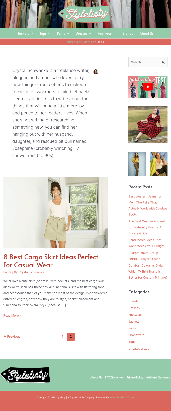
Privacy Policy (135, 377)
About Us (96, 377)
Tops (131, 341)
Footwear (135, 314)
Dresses (134, 308)
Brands (133, 301)
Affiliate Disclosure (158, 377)
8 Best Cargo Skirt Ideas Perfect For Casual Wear (50, 260)
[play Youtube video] (147, 87)
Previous (11, 336)
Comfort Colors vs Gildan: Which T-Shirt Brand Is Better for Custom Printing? (147, 271)
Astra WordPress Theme (122, 397)
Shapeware (136, 335)
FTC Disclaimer (114, 377)
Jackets (133, 321)
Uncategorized (138, 348)
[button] (31, 33)
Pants (7, 272)
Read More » (12, 316)
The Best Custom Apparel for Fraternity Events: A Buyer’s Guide (146, 227)
